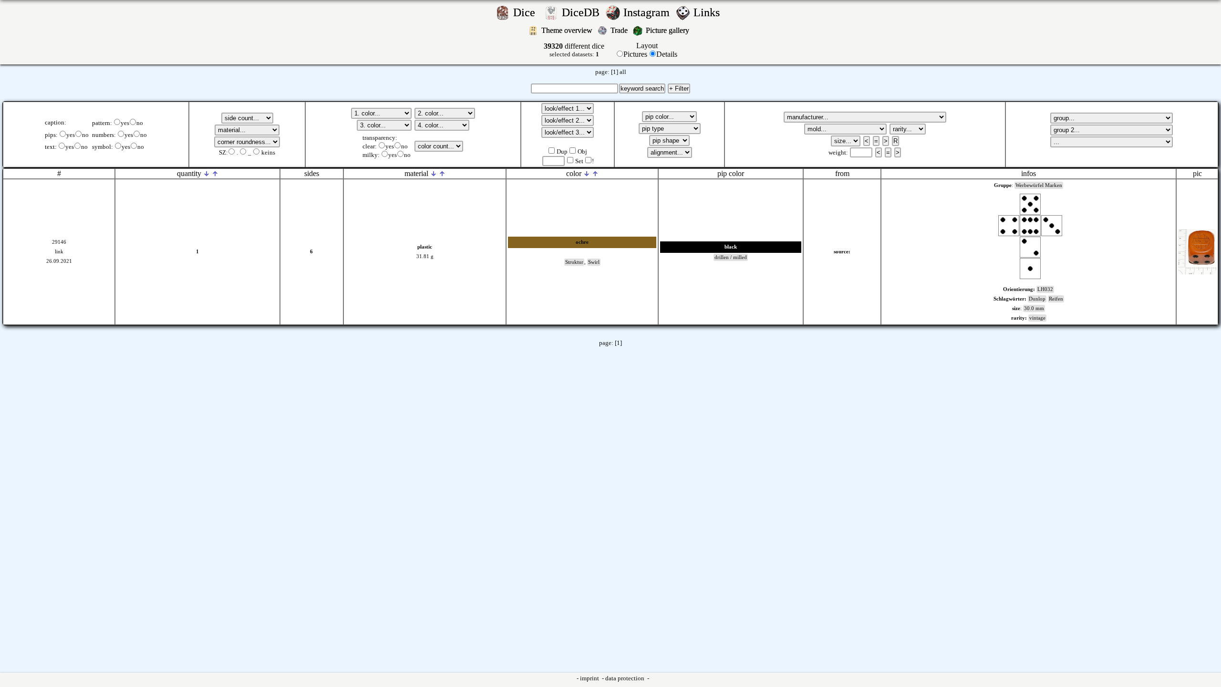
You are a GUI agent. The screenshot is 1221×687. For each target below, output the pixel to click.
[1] (614, 72)
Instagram (648, 12)
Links (709, 12)
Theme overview (567, 30)
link (59, 251)
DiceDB (582, 12)
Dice (527, 12)
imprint (590, 678)
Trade (620, 30)
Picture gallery (669, 30)
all (623, 72)
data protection (625, 678)
